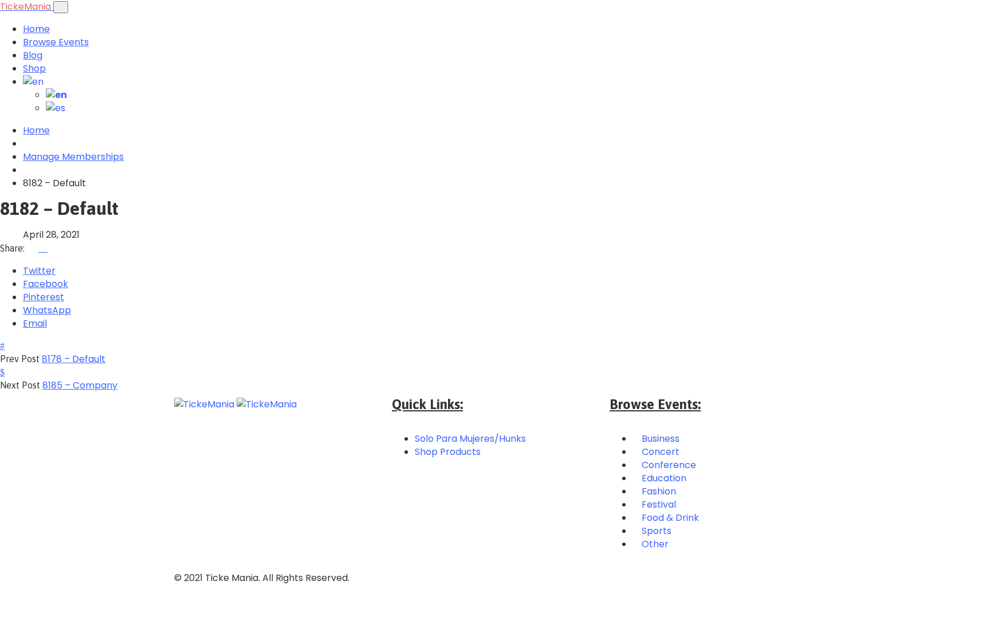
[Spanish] (55, 108)
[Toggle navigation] (60, 7)
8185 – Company (79, 385)
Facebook (45, 283)
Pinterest (43, 297)
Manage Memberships (73, 156)
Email (35, 323)
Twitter (39, 270)
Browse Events (56, 42)
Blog (32, 55)
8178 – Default (73, 359)
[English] (33, 81)
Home (36, 29)
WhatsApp (47, 310)
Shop (34, 68)
